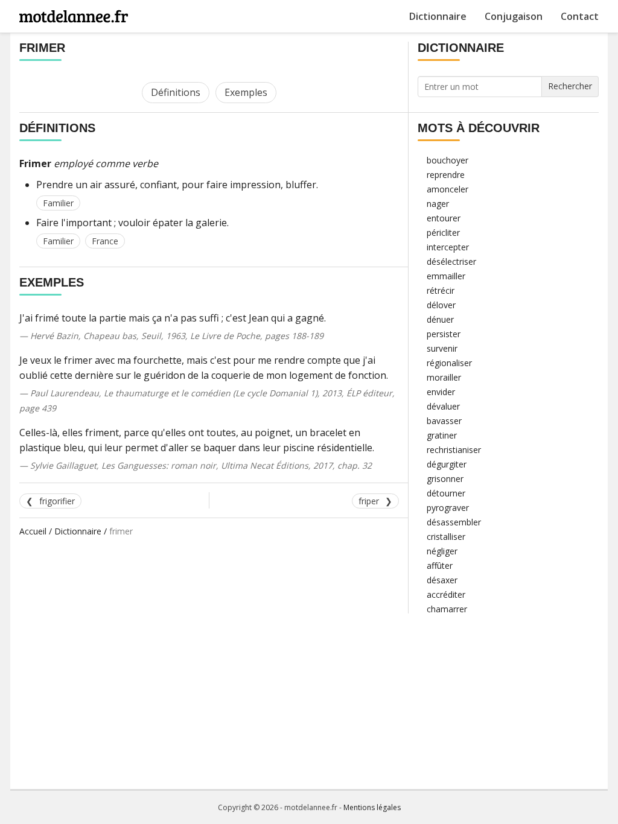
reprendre (446, 174)
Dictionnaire (438, 16)
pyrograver (448, 507)
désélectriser (451, 261)
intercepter (448, 247)
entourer (443, 218)
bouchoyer (447, 160)
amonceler (447, 189)
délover (441, 305)
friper (368, 501)
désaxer (442, 580)
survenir (442, 348)
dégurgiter (447, 464)
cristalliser (446, 536)
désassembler (454, 522)
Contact (580, 16)
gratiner (442, 435)
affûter (440, 565)
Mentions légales (372, 807)
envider (441, 392)
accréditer (446, 594)
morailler (444, 377)
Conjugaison (514, 16)
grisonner (445, 478)
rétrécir (440, 290)
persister (443, 334)
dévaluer (443, 406)
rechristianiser (454, 449)
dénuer (440, 319)
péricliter (443, 232)
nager (438, 203)
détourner (446, 493)
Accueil (32, 531)
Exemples (246, 92)
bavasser (444, 420)
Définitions (175, 92)
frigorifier (57, 501)
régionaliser (449, 363)
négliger (442, 551)
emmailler (446, 276)
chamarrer (447, 609)
